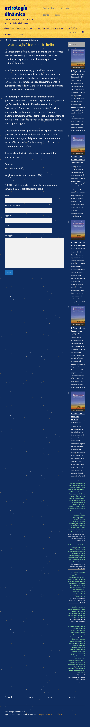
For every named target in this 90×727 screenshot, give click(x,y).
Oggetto (8, 215)
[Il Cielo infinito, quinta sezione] (78, 144)
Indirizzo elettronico (12, 205)
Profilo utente (50, 8)
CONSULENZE (43, 28)
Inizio (6, 28)
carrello (47, 14)
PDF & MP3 (57, 28)
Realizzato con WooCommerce (50, 714)
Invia (9, 272)
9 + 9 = (7, 226)
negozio (65, 8)
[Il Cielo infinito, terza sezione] (78, 316)
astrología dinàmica (16, 10)
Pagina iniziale (12, 40)
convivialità (9, 34)
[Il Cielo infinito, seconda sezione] (78, 401)
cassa (57, 14)
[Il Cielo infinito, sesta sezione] (78, 59)
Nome (7, 195)
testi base (16, 28)
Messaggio (9, 236)
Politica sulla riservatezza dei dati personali (21, 714)
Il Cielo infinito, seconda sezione (78, 416)
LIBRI (30, 28)
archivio (21, 34)
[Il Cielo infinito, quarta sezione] (78, 230)
